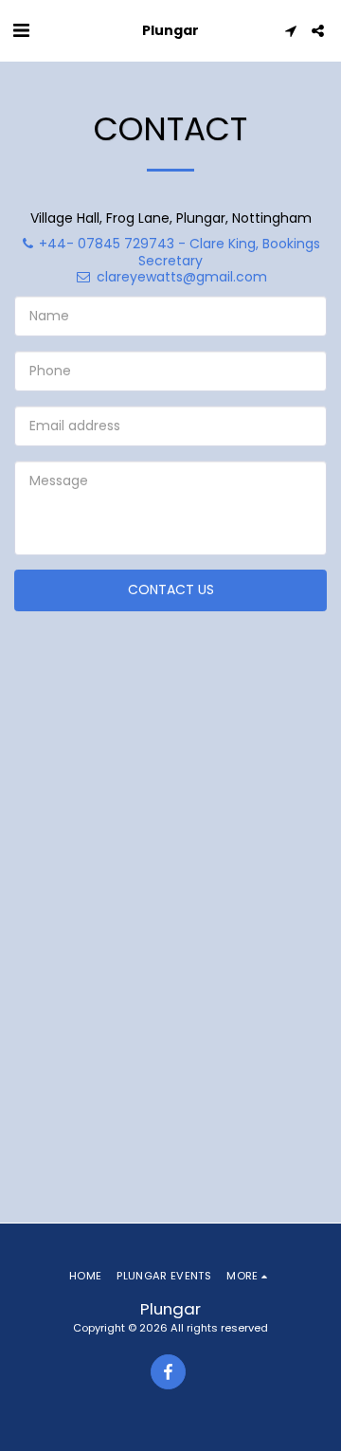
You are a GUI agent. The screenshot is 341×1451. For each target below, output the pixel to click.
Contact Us (171, 589)
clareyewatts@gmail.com (182, 276)
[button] (21, 30)
